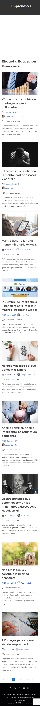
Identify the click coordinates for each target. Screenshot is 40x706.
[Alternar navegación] (20, 12)
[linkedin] (28, 688)
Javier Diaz (25, 315)
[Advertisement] (20, 37)
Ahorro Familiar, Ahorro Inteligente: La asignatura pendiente (19, 431)
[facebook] (10, 688)
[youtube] (19, 688)
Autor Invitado (25, 250)
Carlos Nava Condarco (14, 116)
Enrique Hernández (28, 375)
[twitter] (15, 688)
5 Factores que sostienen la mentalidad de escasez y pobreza (19, 175)
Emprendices (27, 703)
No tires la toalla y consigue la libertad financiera (15, 573)
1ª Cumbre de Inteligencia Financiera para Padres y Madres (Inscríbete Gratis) (19, 305)
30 (28, 679)
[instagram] (24, 688)
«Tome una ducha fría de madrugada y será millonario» (19, 103)
